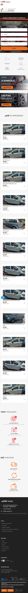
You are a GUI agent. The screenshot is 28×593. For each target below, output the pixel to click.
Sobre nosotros (5, 546)
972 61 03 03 (11, 10)
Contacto (4, 550)
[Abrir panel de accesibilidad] (3, 297)
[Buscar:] (12, 11)
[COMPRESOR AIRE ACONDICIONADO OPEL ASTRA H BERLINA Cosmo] (14, 153)
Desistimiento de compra (7, 531)
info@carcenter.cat (7, 511)
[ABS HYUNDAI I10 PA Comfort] (14, 271)
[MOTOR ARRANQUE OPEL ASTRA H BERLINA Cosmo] (14, 342)
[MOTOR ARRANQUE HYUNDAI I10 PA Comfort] (14, 247)
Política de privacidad (6, 523)
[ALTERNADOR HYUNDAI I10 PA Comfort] (14, 294)
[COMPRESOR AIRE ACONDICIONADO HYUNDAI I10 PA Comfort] (14, 200)
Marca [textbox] (5, 29)
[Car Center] (7, 2)
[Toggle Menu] (2, 5)
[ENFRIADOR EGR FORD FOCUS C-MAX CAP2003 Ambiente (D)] (14, 223)
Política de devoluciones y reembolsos (10, 529)
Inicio (3, 540)
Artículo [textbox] (6, 43)
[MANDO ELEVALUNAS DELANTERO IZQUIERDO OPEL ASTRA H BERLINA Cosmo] (14, 176)
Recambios (4, 542)
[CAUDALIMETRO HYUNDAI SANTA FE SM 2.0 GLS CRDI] (14, 318)
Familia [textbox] (5, 39)
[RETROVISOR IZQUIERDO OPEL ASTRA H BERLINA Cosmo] (14, 129)
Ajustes (16, 590)
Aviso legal (4, 525)
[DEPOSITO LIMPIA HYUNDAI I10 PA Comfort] (14, 365)
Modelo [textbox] (6, 34)
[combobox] (14, 29)
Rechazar (10, 590)
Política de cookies (6, 527)
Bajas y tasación (5, 548)
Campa (3, 544)
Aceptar (4, 590)
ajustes (11, 586)
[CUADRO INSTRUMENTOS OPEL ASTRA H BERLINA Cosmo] (14, 389)
